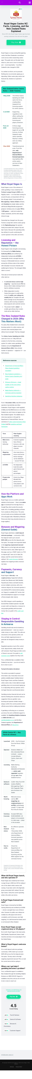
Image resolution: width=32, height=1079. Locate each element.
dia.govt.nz (15, 725)
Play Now (15, 42)
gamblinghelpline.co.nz (7, 720)
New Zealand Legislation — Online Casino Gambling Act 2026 (13, 376)
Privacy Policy (19, 1066)
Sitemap (12, 1066)
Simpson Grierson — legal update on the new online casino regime (13, 384)
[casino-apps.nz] (2, 1)
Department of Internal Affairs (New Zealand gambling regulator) (14, 368)
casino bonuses (13, 559)
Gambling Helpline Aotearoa (13, 396)
